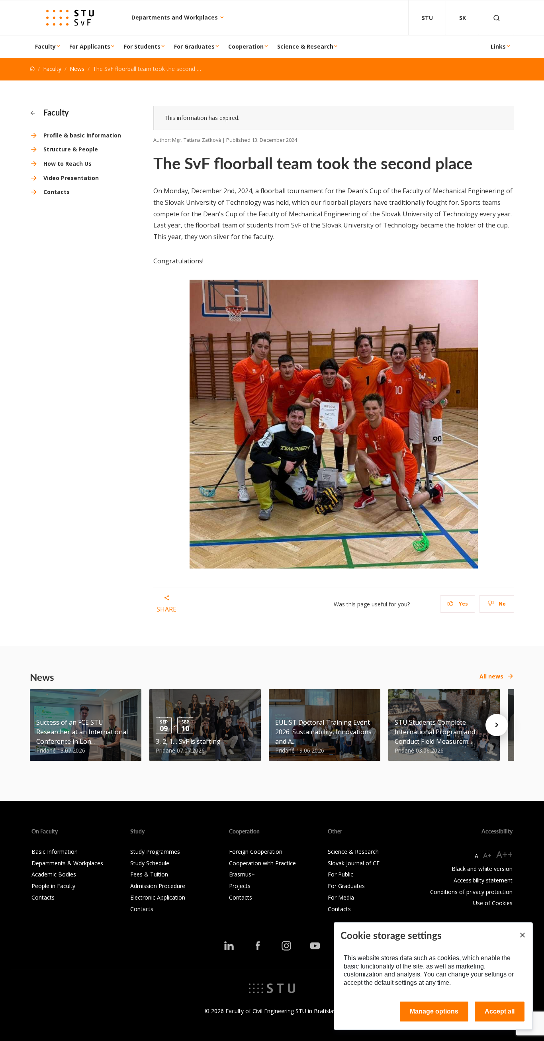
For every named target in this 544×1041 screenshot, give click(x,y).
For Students (142, 46)
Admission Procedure (157, 886)
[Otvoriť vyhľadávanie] (496, 17)
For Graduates (194, 46)
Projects (239, 886)
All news (491, 676)
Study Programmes (155, 851)
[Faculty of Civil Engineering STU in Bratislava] (70, 18)
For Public (340, 874)
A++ (504, 854)
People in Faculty (53, 886)
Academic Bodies (53, 874)
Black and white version (482, 868)
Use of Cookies (493, 903)
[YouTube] (315, 945)
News (77, 69)
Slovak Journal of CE (354, 863)
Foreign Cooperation (255, 851)
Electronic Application (157, 897)
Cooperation (246, 46)
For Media (341, 897)
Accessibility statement (483, 880)
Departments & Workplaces (67, 863)
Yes (463, 603)
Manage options (434, 1011)
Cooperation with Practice (262, 863)
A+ (487, 855)
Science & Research (305, 46)
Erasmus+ (242, 874)
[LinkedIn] (229, 945)
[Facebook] (257, 945)
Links (498, 46)
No (501, 603)
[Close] (522, 935)
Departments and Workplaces (175, 17)
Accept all (500, 1011)
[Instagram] (286, 945)
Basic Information (54, 851)
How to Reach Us (67, 163)
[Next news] (496, 725)
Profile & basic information (82, 135)
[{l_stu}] (272, 987)
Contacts (56, 192)
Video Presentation (71, 178)
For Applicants (89, 46)
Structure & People (70, 149)
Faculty (45, 46)
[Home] (32, 69)
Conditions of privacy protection (471, 892)
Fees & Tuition (149, 874)
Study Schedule (149, 863)
